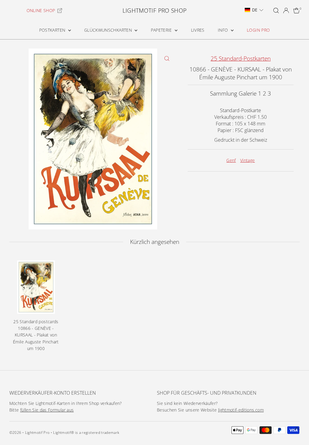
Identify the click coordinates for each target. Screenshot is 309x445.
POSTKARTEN (53, 30)
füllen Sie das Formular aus (47, 410)
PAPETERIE (162, 30)
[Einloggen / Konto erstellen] (286, 10)
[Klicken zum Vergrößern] (167, 58)
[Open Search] (276, 10)
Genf (231, 160)
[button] (254, 10)
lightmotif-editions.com (241, 410)
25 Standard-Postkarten (241, 58)
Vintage (247, 160)
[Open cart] (296, 10)
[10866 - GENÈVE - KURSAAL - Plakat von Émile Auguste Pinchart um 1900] (36, 287)
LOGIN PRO (258, 30)
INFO (223, 30)
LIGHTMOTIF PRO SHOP (155, 10)
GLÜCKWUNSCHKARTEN (108, 30)
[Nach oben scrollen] (297, 428)
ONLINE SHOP (41, 10)
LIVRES (198, 30)
